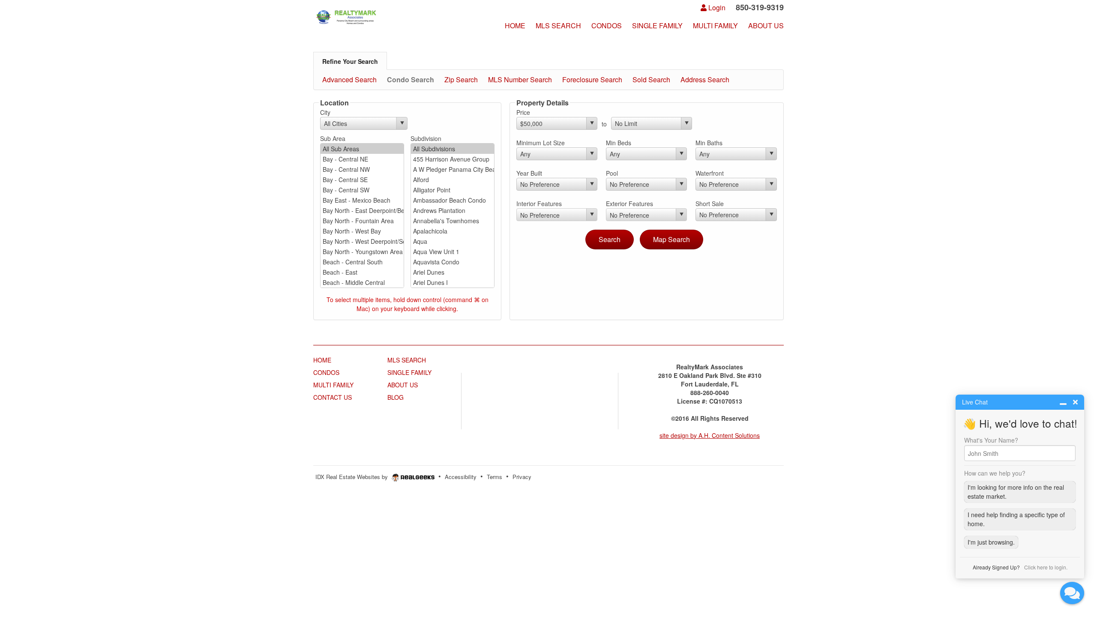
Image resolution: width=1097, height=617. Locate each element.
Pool (612, 173)
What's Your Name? (991, 440)
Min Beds (618, 142)
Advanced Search (349, 79)
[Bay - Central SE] (362, 179)
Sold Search (651, 79)
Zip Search (461, 79)
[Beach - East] (362, 272)
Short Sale (709, 203)
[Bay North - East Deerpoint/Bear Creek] (362, 210)
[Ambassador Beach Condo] (452, 200)
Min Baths (708, 142)
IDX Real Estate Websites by (352, 477)
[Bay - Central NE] (362, 159)
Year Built (529, 173)
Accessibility (461, 477)
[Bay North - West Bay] (362, 231)
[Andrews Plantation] (452, 210)
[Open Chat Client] (1072, 593)
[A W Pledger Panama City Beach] (452, 169)
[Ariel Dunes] (452, 272)
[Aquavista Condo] (452, 262)
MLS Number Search (520, 79)
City (325, 112)
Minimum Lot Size (540, 142)
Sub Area (332, 138)
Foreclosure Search (592, 79)
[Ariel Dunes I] (452, 282)
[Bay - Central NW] (362, 169)
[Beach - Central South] (362, 262)
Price (523, 112)
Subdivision (426, 138)
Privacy (522, 477)
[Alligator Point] (452, 190)
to (604, 124)
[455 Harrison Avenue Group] (452, 159)
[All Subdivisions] (452, 149)
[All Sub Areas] (362, 149)
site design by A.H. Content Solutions (709, 435)
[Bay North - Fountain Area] (362, 221)
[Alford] (452, 179)
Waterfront (709, 173)
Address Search (704, 79)
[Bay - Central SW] (362, 190)
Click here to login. (1045, 567)
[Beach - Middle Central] (362, 282)
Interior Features (539, 203)
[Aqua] (452, 241)
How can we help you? (994, 473)
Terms (494, 477)
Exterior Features (629, 203)
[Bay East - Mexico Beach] (362, 200)
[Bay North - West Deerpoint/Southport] (362, 241)
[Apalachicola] (452, 231)
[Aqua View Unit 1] (452, 251)
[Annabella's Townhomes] (452, 221)
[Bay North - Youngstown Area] (362, 251)
